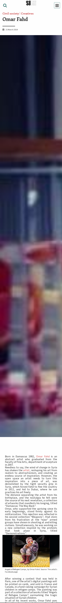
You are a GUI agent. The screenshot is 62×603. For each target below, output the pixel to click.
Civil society (10, 13)
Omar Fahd (43, 456)
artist (26, 470)
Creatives (27, 13)
